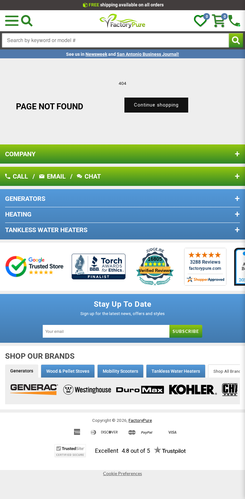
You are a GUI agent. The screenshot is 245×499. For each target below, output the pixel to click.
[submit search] (236, 40)
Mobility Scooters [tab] (120, 371)
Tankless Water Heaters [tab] (176, 371)
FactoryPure (140, 420)
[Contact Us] (234, 20)
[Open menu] (12, 21)
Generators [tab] (21, 370)
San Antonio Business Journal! (148, 54)
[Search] (27, 20)
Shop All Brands (228, 371)
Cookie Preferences (122, 473)
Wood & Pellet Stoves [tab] (67, 371)
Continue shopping (156, 105)
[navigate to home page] (122, 21)
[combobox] (115, 40)
